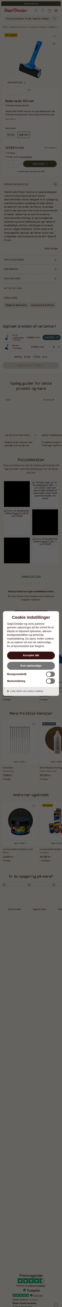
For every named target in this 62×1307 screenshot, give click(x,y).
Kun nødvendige (31, 665)
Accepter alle (31, 655)
